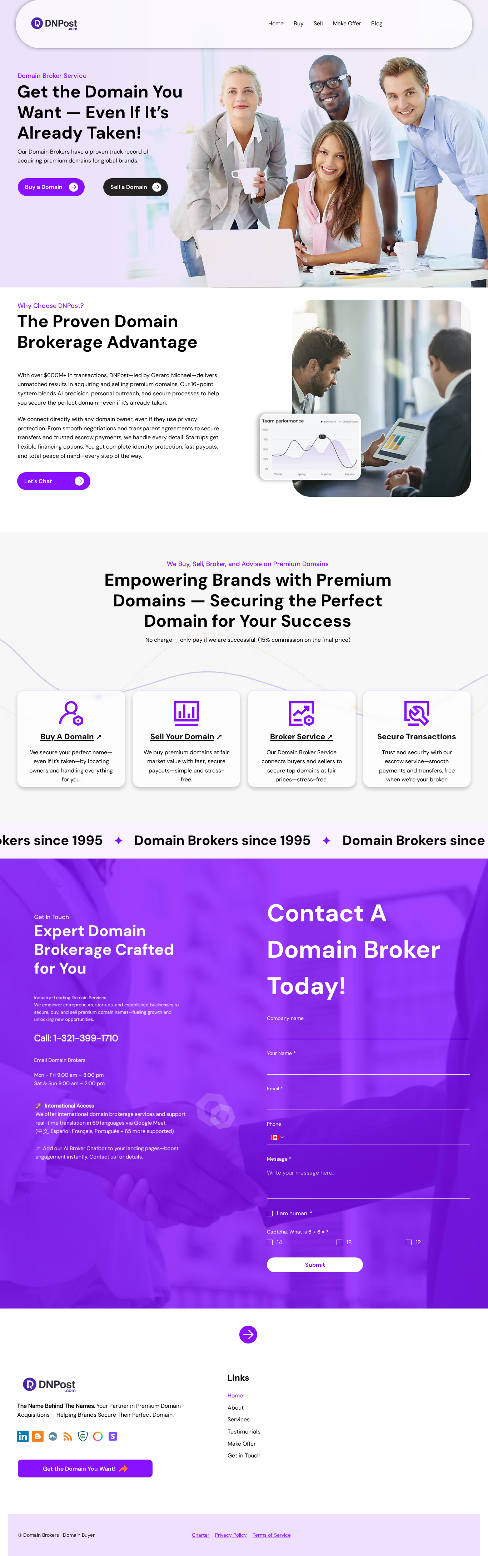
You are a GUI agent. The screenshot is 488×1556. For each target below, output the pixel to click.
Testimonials (244, 1431)
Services (239, 1419)
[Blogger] (38, 1436)
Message (279, 1159)
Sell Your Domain (182, 736)
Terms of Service (272, 1535)
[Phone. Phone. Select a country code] (278, 1137)
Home (235, 1395)
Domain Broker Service (52, 75)
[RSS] (68, 1436)
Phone (274, 1124)
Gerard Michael (171, 375)
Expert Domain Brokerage (90, 940)
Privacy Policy (231, 1535)
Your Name (281, 1053)
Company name (285, 1018)
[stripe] (113, 1436)
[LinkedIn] (23, 1436)
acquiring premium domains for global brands (77, 160)
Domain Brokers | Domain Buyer (59, 1535)
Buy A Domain (67, 736)
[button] (377, 23)
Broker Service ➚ (301, 736)
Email (275, 1088)
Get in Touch (244, 1455)
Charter (200, 1535)
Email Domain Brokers (60, 1059)
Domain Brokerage (97, 332)
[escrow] (83, 1436)
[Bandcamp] (53, 1436)
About (236, 1407)
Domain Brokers (49, 151)
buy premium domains (182, 752)
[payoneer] (98, 1436)
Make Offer (242, 1443)
